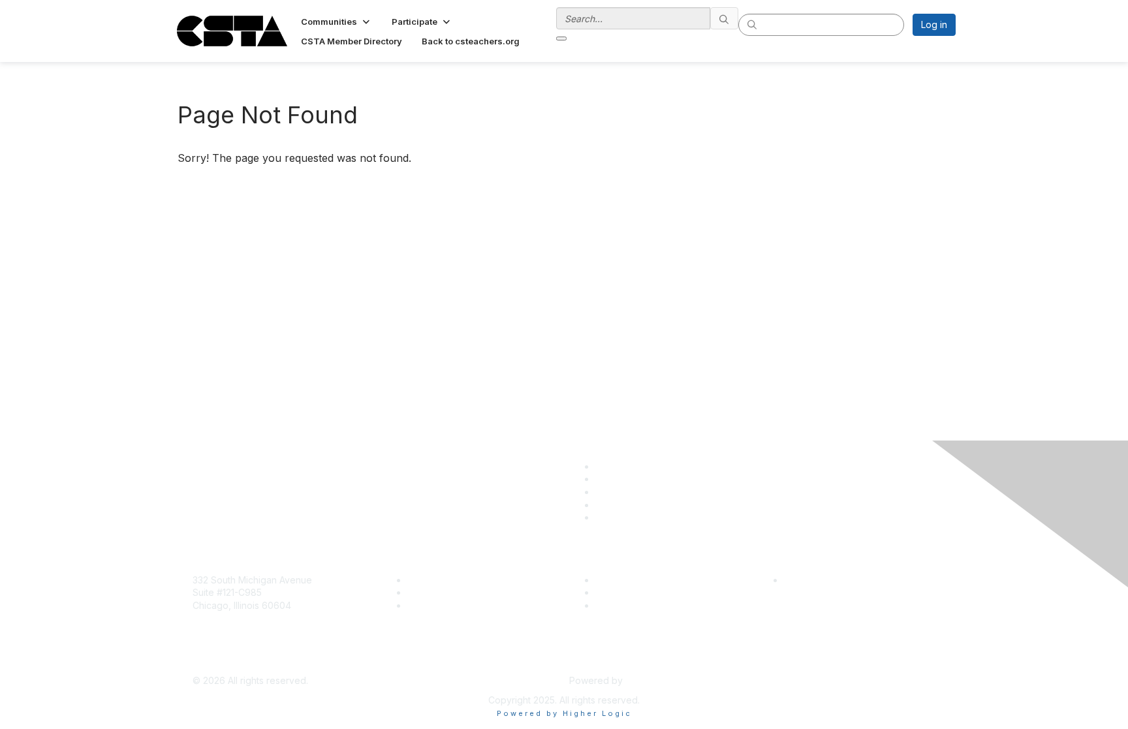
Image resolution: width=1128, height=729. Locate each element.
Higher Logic (652, 680)
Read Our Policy (819, 579)
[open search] (561, 38)
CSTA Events (623, 579)
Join (416, 579)
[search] (724, 18)
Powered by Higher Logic (564, 713)
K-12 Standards (627, 605)
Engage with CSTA (447, 605)
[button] (336, 21)
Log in (934, 24)
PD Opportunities (631, 592)
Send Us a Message (236, 661)
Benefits (425, 592)
